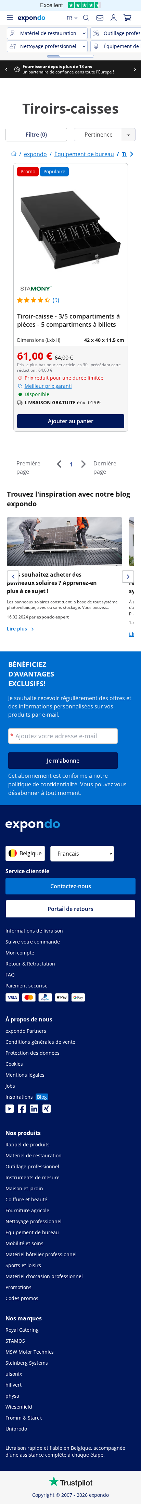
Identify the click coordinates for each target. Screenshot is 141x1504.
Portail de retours (70, 909)
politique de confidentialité (42, 784)
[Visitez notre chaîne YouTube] (9, 1110)
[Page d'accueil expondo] (13, 154)
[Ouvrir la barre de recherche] (86, 17)
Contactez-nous (70, 886)
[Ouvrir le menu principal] (9, 18)
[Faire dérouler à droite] (135, 69)
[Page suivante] (83, 464)
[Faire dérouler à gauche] (6, 69)
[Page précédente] (59, 464)
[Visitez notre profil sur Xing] (46, 1110)
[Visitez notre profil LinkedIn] (34, 1110)
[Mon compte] (113, 17)
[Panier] (127, 17)
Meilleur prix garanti (48, 386)
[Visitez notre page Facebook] (22, 1110)
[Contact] (100, 18)
